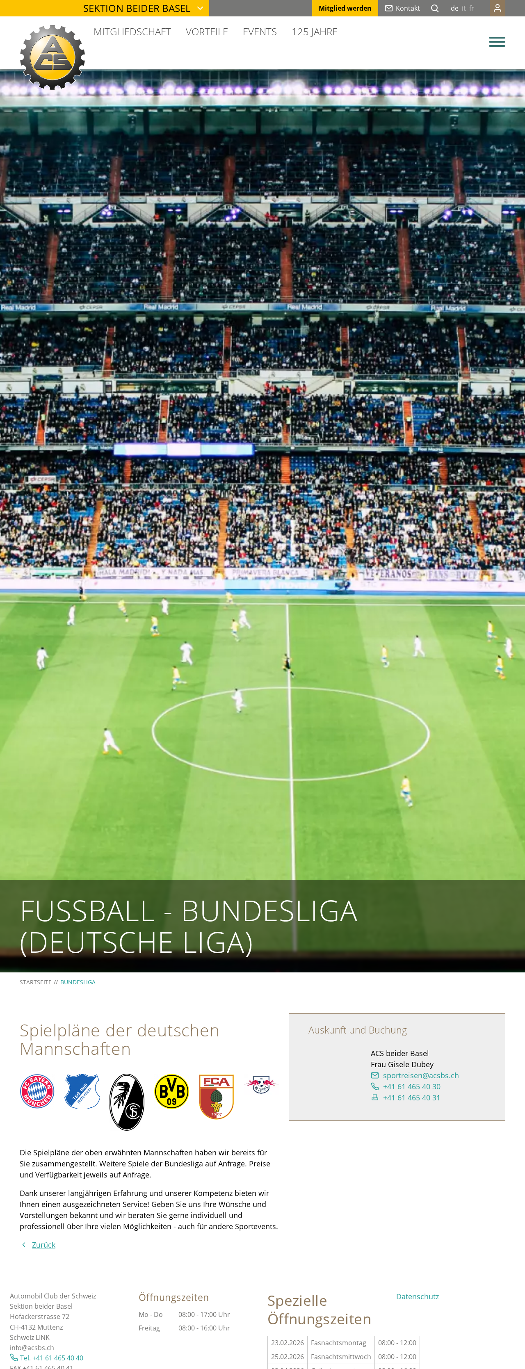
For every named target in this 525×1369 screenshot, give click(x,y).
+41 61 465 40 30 (412, 1086)
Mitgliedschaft (132, 31)
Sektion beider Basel (136, 8)
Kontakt (408, 8)
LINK (43, 1337)
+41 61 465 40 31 (412, 1097)
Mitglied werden (345, 8)
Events (260, 31)
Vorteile (207, 31)
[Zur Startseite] (52, 57)
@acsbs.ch (38, 1347)
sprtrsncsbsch (421, 1075)
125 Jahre (315, 31)
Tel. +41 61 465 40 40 (51, 1357)
